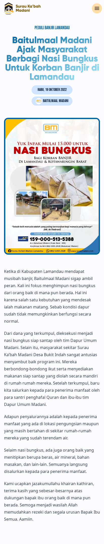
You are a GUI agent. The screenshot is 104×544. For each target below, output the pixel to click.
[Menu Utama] (97, 8)
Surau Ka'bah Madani (28, 8)
